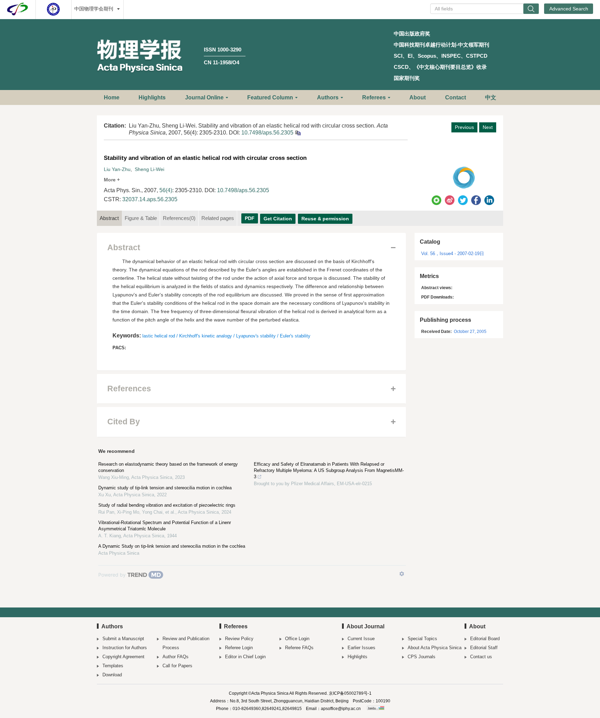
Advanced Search (568, 8)
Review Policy (239, 638)
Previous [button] (464, 127)
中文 (490, 97)
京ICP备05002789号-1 (350, 693)
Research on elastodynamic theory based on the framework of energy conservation (168, 467)
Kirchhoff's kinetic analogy (205, 335)
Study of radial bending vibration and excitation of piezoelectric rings (166, 505)
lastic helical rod (158, 335)
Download (112, 674)
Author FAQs (175, 656)
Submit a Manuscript (123, 638)
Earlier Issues (361, 647)
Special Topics (422, 638)
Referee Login (239, 647)
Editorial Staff (484, 647)
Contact (455, 97)
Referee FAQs (299, 647)
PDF (250, 218)
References (179, 218)
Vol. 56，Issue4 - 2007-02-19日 (452, 253)
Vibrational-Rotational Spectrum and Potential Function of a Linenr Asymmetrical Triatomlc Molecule (164, 525)
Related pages (217, 218)
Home (111, 97)
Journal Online (204, 97)
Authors (328, 97)
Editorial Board (485, 638)
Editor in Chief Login (245, 656)
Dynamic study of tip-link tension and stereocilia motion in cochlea (165, 487)
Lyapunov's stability (256, 335)
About (417, 97)
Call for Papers (177, 665)
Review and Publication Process (185, 643)
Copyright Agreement (123, 656)
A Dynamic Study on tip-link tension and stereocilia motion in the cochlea (171, 546)
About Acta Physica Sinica (434, 647)
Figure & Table (141, 218)
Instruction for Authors (124, 647)
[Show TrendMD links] (402, 574)
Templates (112, 665)
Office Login (297, 638)
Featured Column (270, 97)
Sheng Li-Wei (149, 169)
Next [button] (488, 127)
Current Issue (361, 638)
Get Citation (278, 218)
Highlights (152, 97)
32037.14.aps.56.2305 (149, 199)
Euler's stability (295, 335)
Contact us (481, 656)
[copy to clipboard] (297, 133)
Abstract (109, 218)
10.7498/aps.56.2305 (267, 133)
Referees (374, 97)
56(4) (165, 190)
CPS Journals (421, 656)
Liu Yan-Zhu (117, 169)
